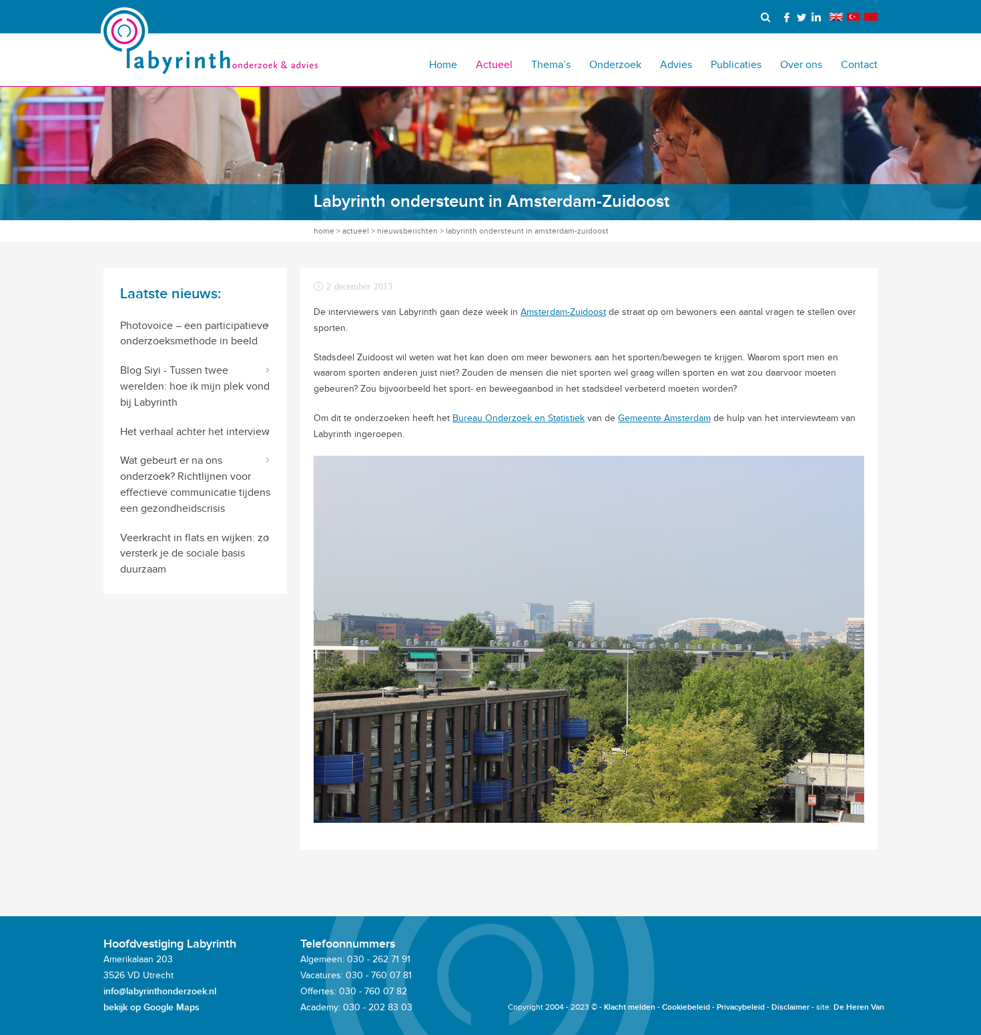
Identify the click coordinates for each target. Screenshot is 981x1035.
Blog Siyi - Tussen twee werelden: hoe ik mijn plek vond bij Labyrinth (195, 386)
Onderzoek (615, 64)
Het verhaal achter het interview (195, 431)
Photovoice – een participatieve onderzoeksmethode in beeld (194, 333)
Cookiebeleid (686, 1007)
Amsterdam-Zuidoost (563, 312)
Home (443, 64)
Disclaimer (790, 1007)
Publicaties (736, 64)
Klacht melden (629, 1007)
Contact (859, 64)
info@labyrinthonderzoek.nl (159, 991)
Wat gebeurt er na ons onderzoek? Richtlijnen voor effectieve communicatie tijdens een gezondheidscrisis (195, 483)
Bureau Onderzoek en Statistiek (518, 418)
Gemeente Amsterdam (664, 418)
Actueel (494, 64)
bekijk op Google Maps (151, 1007)
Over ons (801, 64)
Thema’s (551, 64)
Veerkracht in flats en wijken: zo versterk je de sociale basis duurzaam (194, 553)
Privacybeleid (741, 1007)
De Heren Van (859, 1007)
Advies (676, 64)
